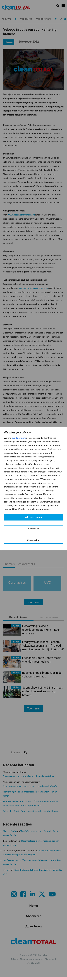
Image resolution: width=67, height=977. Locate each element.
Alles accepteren (33, 517)
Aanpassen (33, 528)
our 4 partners (19, 437)
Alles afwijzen (33, 540)
